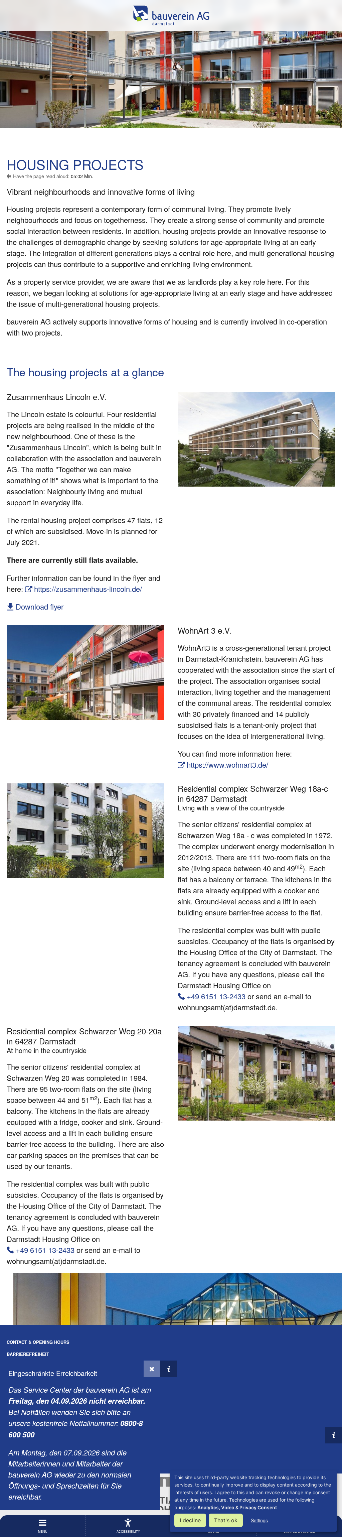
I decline (190, 1520)
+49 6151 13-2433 (216, 996)
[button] (152, 1369)
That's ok (225, 1520)
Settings (259, 1520)
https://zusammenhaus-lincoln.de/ (88, 589)
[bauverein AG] (171, 15)
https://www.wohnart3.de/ (227, 764)
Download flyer (39, 606)
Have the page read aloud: (53, 175)
